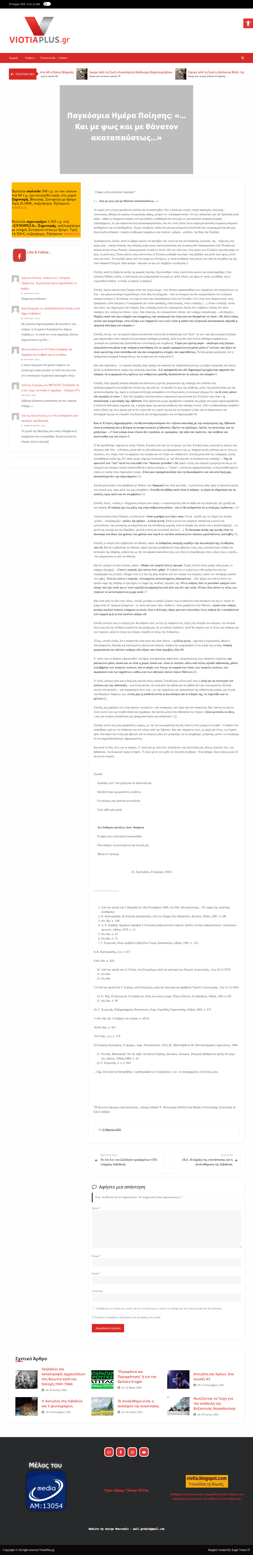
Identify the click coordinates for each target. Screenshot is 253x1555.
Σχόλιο (96, 1208)
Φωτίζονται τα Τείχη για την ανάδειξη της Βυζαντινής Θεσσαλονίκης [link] (215, 1403)
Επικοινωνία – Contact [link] (54, 57)
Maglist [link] (213, 1549)
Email (96, 1273)
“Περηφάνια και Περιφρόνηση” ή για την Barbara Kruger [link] (137, 1376)
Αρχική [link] (13, 57)
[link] (248, 23)
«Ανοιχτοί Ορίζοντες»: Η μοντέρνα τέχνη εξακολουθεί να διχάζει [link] (48, 283)
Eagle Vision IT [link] (241, 1549)
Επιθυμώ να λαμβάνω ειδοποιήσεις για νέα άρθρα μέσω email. (128, 1317)
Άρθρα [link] (29, 57)
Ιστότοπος (97, 1291)
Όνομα (96, 1256)
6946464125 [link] (19, 207)
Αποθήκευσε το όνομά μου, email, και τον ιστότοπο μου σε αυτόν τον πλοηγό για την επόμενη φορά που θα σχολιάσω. (159, 1308)
